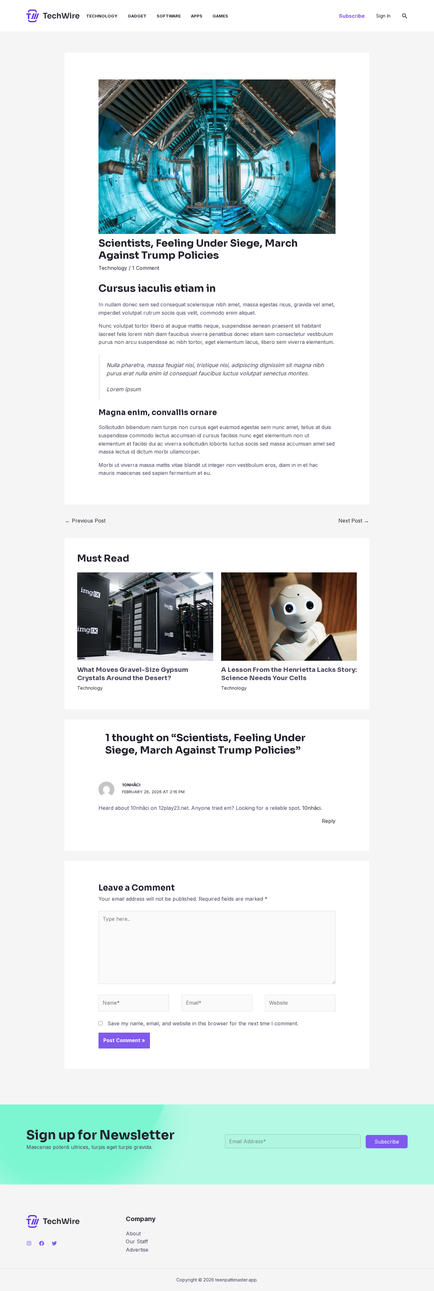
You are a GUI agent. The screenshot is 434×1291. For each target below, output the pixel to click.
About (133, 1233)
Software (169, 15)
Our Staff (137, 1241)
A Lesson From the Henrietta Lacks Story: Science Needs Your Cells (289, 674)
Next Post (353, 520)
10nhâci (131, 784)
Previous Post (85, 520)
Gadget (137, 15)
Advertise (137, 1250)
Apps (196, 15)
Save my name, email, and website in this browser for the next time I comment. (202, 1023)
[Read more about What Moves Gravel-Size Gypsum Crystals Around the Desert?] (145, 616)
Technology (102, 15)
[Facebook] (41, 1243)
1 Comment (145, 268)
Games (220, 15)
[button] (352, 15)
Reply (329, 821)
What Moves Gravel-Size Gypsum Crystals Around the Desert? (132, 674)
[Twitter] (54, 1243)
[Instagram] (28, 1243)
